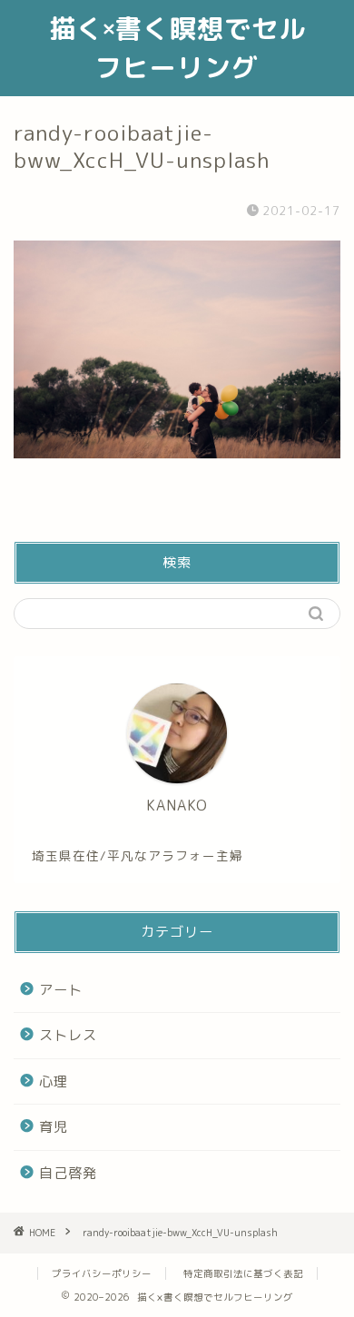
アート (61, 989)
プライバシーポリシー (102, 1273)
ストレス (68, 1035)
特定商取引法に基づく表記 (243, 1273)
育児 (53, 1126)
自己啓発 (68, 1173)
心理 (53, 1081)
